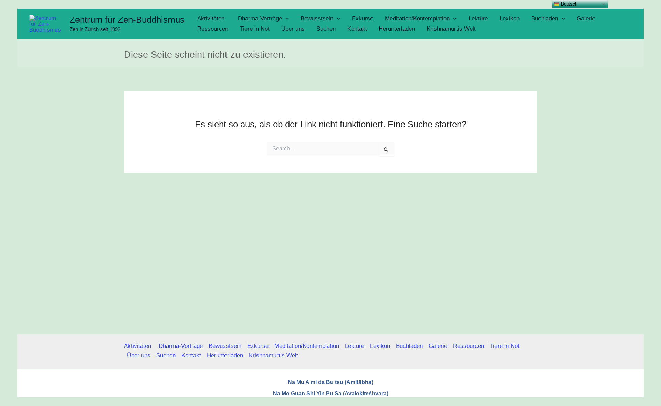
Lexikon (380, 346)
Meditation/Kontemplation (306, 346)
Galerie (438, 346)
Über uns (138, 355)
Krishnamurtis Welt (273, 355)
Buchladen (409, 346)
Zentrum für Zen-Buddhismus (127, 19)
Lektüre (354, 346)
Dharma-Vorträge (181, 346)
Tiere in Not (505, 346)
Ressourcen (468, 346)
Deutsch (568, 4)
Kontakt (191, 355)
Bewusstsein (225, 346)
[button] (285, 18)
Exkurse (258, 346)
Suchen (166, 355)
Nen (393, 403)
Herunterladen (225, 355)
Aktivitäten (138, 346)
